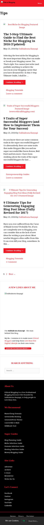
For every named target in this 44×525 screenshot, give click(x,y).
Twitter (8, 496)
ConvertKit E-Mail (12, 423)
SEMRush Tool (10, 426)
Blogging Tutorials (14, 90)
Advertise (8, 467)
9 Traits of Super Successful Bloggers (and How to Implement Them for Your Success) (21, 123)
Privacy (21, 516)
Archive (8, 470)
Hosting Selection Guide (14, 449)
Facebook (8, 493)
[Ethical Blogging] (8, 3)
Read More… (33, 521)
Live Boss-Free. (11, 400)
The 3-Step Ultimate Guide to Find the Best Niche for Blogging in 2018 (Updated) (19, 39)
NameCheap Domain (13, 414)
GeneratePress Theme (13, 420)
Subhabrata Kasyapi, (13, 397)
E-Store (7, 473)
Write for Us (10, 479)
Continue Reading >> (14, 82)
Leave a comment (14, 93)
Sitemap (13, 516)
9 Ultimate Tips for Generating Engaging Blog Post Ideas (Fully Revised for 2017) (19, 207)
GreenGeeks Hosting (13, 417)
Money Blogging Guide (14, 452)
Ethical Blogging (11, 392)
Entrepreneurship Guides (17, 174)
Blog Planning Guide (13, 440)
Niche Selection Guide (13, 443)
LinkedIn (8, 506)
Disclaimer (30, 516)
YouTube (8, 503)
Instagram (9, 499)
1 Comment (11, 262)
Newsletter (9, 476)
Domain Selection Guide (14, 446)
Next (12, 274)
